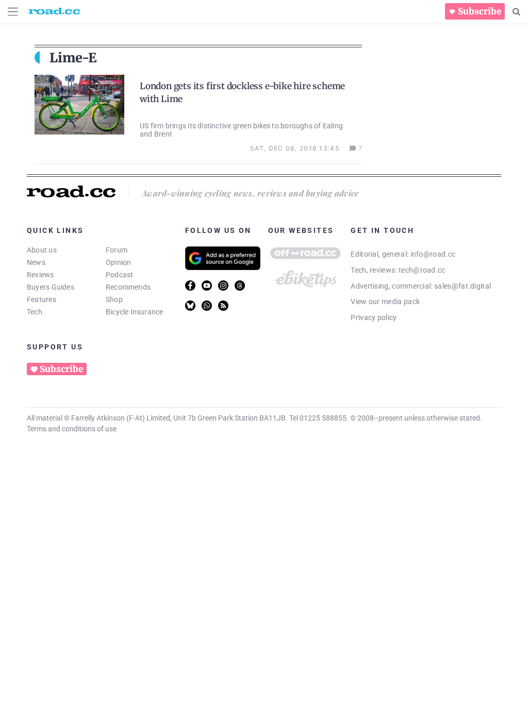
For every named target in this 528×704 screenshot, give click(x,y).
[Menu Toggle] (13, 11)
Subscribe (479, 11)
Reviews (40, 275)
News (36, 262)
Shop (114, 299)
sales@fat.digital (462, 286)
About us (42, 250)
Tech (34, 312)
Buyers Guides (50, 287)
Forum (116, 250)
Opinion (118, 262)
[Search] (516, 12)
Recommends (128, 287)
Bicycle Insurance (134, 312)
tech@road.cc (422, 270)
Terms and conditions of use (72, 429)
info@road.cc (433, 254)
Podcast (120, 275)
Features (41, 299)
